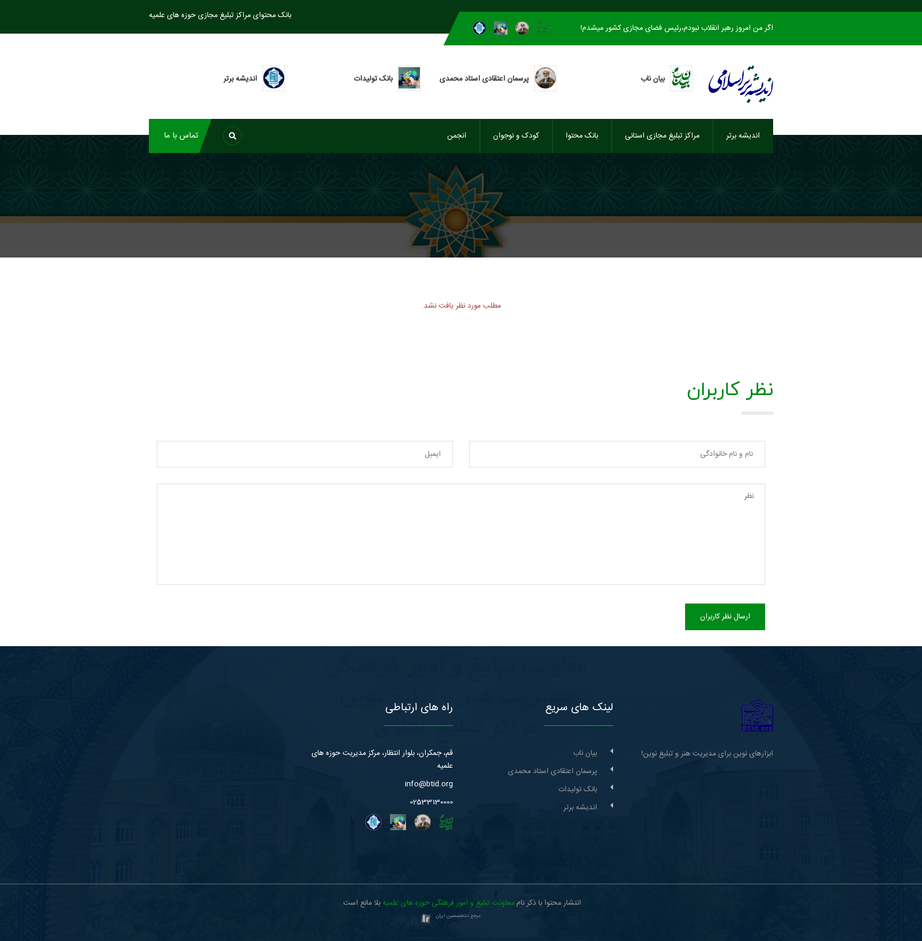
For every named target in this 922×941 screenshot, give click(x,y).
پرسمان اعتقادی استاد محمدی (552, 771)
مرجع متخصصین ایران (458, 916)
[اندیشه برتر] (479, 28)
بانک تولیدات (577, 789)
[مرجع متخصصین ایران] (426, 919)
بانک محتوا (582, 136)
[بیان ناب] (543, 28)
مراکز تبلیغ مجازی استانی (662, 136)
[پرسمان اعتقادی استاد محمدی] (522, 28)
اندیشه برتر (743, 136)
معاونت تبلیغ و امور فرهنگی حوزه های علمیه (448, 903)
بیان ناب (585, 753)
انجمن (456, 136)
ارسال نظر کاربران (725, 616)
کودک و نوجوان (516, 136)
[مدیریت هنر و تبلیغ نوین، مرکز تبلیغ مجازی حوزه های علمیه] (757, 716)
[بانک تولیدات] (500, 28)
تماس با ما (181, 135)
